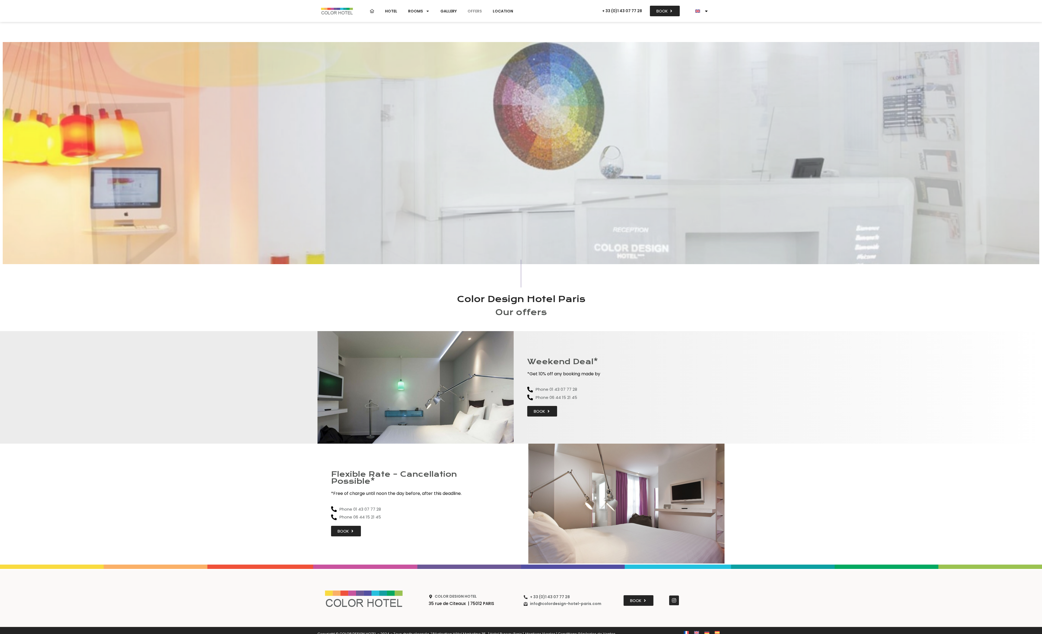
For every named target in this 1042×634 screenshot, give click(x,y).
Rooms (415, 11)
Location (503, 11)
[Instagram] (674, 600)
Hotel (391, 11)
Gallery (448, 11)
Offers (475, 11)
